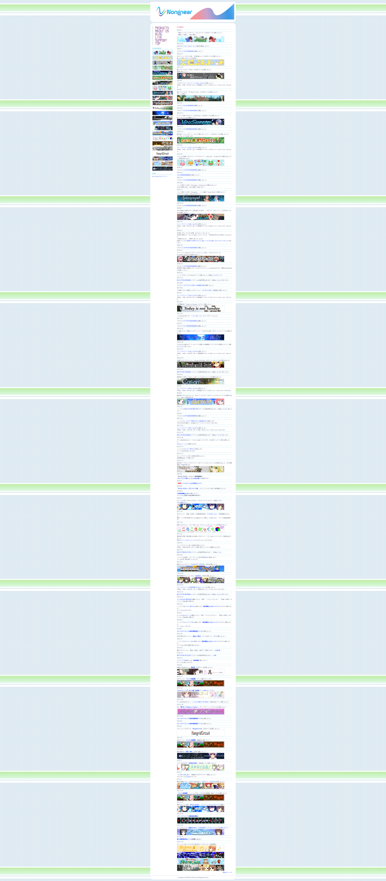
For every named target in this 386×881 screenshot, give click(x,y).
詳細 (215, 655)
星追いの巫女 (197, 636)
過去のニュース (227, 872)
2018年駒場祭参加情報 (190, 205)
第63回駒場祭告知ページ (184, 839)
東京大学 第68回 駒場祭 (184, 280)
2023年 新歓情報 (188, 105)
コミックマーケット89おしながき (187, 428)
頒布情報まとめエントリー (211, 606)
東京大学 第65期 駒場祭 (184, 594)
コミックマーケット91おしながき (187, 351)
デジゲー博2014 (189, 606)
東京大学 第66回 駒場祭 (184, 435)
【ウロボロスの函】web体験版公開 (193, 285)
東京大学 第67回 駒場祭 (184, 372)
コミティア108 (181, 660)
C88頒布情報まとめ (182, 493)
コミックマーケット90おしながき (187, 388)
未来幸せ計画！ (193, 763)
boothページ (187, 615)
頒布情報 (196, 660)
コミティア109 (189, 622)
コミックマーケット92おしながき (187, 295)
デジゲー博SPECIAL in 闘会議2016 (196, 421)
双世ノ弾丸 (189, 751)
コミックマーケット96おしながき (187, 147)
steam (215, 514)
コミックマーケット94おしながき (187, 224)
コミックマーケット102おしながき (193, 83)
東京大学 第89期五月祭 (191, 409)
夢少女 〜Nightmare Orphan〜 (189, 707)
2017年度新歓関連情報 (190, 326)
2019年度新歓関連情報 (183, 175)
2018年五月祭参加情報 (190, 247)
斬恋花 (193, 667)
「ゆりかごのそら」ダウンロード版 (187, 488)
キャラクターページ (215, 804)
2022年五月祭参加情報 (190, 110)
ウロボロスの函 (206, 290)
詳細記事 (217, 650)
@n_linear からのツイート (159, 176)
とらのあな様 (195, 478)
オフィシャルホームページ (187, 540)
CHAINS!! (198, 576)
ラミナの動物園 (191, 679)
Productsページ (181, 444)
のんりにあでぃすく (190, 46)
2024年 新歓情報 (188, 51)
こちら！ (220, 500)
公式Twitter (213, 781)
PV (214, 636)
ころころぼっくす (196, 316)
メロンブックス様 (182, 478)
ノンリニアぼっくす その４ (201, 702)
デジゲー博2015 (189, 449)
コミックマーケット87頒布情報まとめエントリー (191, 587)
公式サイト (205, 781)
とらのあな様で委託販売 (184, 599)
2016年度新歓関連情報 (190, 416)
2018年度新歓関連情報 (190, 266)
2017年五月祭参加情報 (190, 321)
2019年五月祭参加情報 (190, 170)
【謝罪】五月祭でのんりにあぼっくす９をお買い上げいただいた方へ (206, 240)
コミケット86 (189, 641)
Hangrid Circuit (197, 728)
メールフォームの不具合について (192, 483)
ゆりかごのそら (194, 804)
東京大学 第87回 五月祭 (184, 655)
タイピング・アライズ (197, 564)
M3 (207, 557)
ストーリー (204, 804)
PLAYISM (210, 514)
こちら (214, 275)
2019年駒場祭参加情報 (190, 129)
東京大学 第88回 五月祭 (184, 552)
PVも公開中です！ (182, 502)
